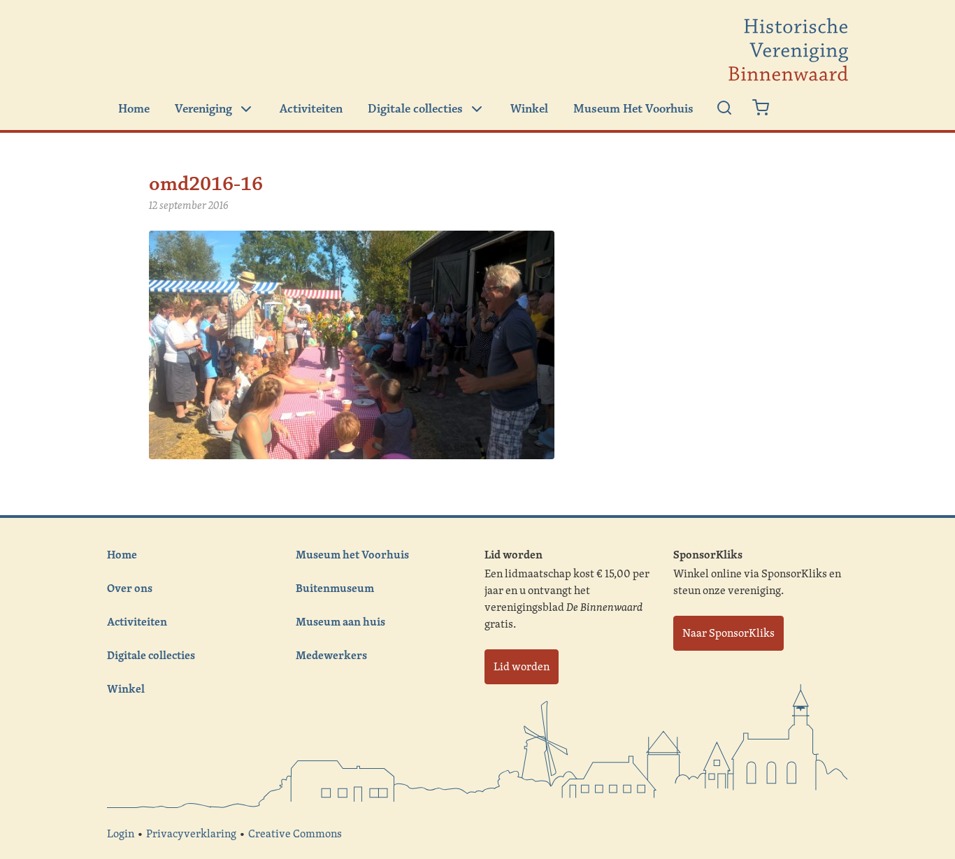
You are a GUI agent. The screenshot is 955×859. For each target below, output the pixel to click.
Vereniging (203, 109)
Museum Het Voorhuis (633, 109)
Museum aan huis (340, 621)
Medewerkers (331, 655)
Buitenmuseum (335, 587)
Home (134, 109)
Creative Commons (295, 833)
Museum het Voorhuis (352, 554)
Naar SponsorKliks (728, 633)
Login (120, 833)
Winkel (529, 109)
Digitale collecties (415, 109)
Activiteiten (311, 109)
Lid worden (522, 666)
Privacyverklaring (191, 833)
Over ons (129, 587)
